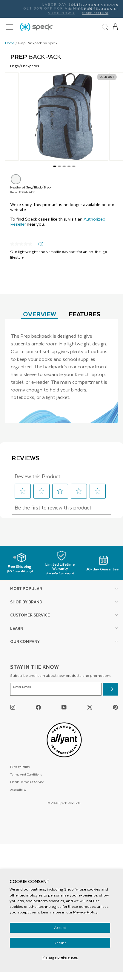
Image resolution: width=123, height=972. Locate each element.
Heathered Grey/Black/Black (15, 179)
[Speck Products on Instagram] (12, 707)
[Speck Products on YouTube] (64, 707)
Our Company (25, 641)
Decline (60, 943)
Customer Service (30, 615)
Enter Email (22, 687)
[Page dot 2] (59, 166)
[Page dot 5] (74, 166)
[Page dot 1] (54, 166)
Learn (16, 628)
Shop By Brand (26, 602)
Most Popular (26, 588)
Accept (60, 927)
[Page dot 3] (64, 166)
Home (10, 43)
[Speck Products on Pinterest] (115, 707)
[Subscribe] (110, 689)
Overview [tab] (39, 314)
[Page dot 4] (69, 166)
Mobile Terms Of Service (27, 781)
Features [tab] (84, 314)
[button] (115, 27)
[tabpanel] (61, 371)
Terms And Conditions (26, 774)
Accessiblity (18, 789)
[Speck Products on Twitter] (89, 707)
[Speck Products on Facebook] (38, 707)
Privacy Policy (85, 912)
